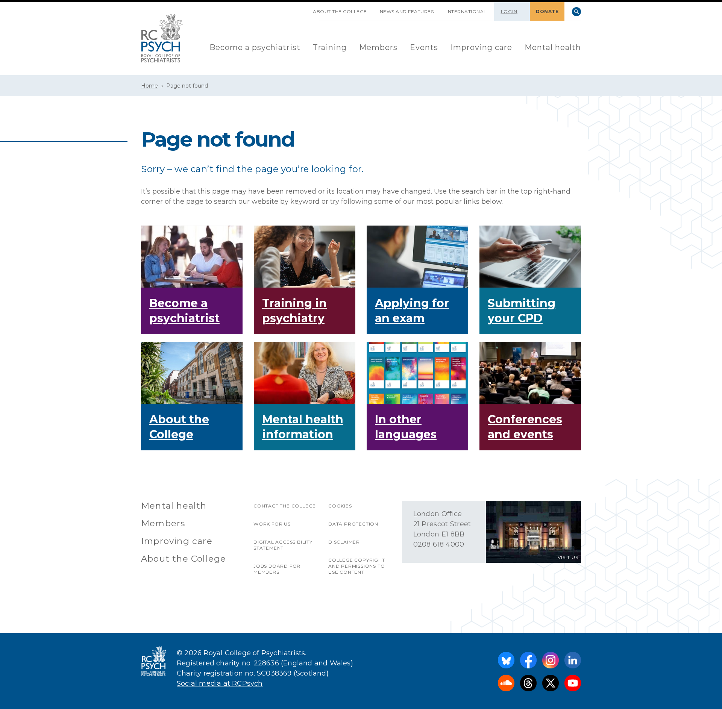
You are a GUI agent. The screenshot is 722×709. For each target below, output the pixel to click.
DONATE (547, 11)
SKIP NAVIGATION (300, 9)
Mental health (553, 47)
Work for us (272, 524)
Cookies (340, 506)
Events (424, 47)
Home (149, 85)
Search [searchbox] (576, 11)
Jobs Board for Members (276, 569)
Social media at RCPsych (220, 683)
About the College (340, 11)
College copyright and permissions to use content (356, 566)
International (466, 11)
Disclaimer (344, 542)
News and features (407, 11)
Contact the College (284, 506)
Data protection (353, 524)
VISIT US (568, 557)
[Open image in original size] (162, 38)
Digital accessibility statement (282, 545)
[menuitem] (255, 48)
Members (378, 47)
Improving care (481, 47)
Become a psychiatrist (254, 47)
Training (330, 47)
